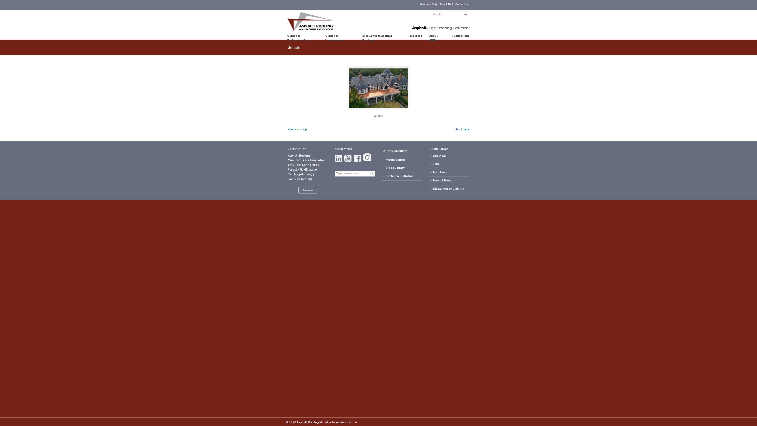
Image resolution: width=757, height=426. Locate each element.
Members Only (428, 4)
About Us (439, 155)
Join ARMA (446, 4)
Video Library (395, 167)
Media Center (395, 159)
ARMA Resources (395, 150)
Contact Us (462, 4)
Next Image (462, 129)
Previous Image (297, 129)
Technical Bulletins (399, 176)
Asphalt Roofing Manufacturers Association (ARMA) (311, 21)
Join (436, 163)
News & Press (442, 180)
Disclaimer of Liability (448, 188)
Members (440, 172)
